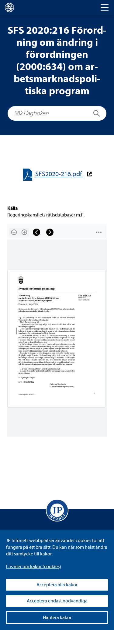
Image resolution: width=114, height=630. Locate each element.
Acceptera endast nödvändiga (57, 601)
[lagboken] (9, 7)
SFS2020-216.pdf (59, 174)
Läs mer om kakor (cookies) (33, 566)
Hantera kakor (57, 617)
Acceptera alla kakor (57, 585)
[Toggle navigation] (104, 7)
